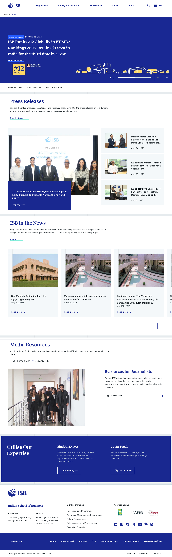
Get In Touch (125, 470)
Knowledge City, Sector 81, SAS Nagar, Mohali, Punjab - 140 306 (47, 520)
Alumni (115, 5)
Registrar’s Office (153, 541)
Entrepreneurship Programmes (82, 523)
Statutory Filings (109, 541)
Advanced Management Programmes (84, 515)
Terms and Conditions (137, 553)
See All (13, 239)
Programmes (41, 5)
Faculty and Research (68, 5)
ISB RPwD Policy (131, 541)
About (132, 5)
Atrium (52, 541)
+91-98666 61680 (21, 361)
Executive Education (76, 527)
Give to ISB (16, 541)
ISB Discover (96, 5)
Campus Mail (67, 541)
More (161, 5)
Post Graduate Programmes (80, 511)
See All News (16, 118)
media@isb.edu (42, 361)
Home (5, 14)
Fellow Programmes (76, 519)
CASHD (83, 541)
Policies (157, 553)
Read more (13, 60)
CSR (94, 541)
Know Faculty (67, 470)
